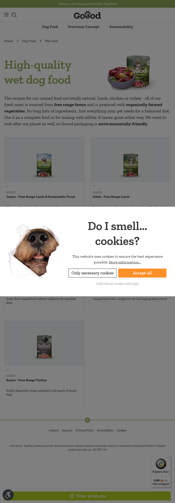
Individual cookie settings (117, 283)
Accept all (142, 272)
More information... (125, 262)
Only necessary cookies (92, 272)
